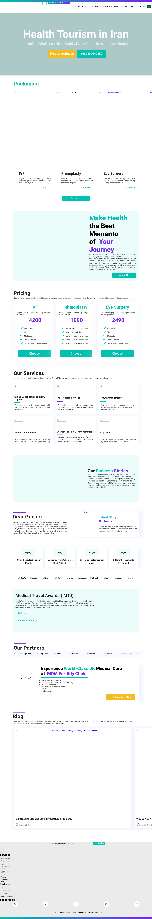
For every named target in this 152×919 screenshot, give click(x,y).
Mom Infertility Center (109, 6)
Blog (131, 6)
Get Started (99, 843)
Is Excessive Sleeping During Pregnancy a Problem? (43, 819)
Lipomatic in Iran (5, 873)
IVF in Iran (94, 6)
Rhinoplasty (71, 173)
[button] (14, 578)
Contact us (140, 6)
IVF (21, 173)
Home (73, 6)
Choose (34, 353)
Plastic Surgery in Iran (4, 879)
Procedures (82, 6)
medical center (7, 897)
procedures (5, 858)
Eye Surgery (113, 173)
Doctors (124, 6)
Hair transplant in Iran (5, 866)
